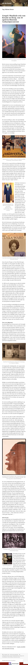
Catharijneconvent (5, 655)
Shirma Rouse (10, 657)
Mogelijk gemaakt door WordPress (8, 660)
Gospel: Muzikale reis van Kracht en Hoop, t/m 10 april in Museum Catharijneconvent (13, 18)
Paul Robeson (4, 657)
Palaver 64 (22, 655)
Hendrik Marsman (16, 655)
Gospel (11, 655)
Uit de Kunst (6, 3)
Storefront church (16, 657)
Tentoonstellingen (15, 654)
